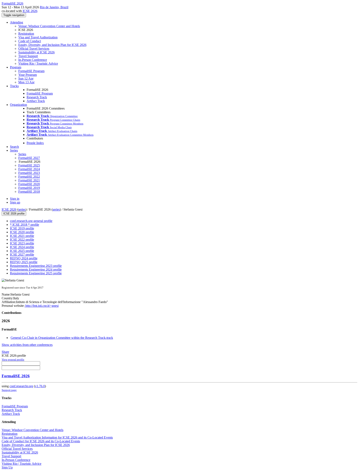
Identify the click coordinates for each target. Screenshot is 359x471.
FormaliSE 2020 (29, 184)
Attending (16, 22)
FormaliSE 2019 (29, 188)
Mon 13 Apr (26, 82)
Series (22, 154)
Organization (18, 104)
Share (5, 352)
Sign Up (7, 467)
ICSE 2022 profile (22, 239)
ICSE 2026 (30, 11)
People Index (35, 143)
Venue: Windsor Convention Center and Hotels (49, 26)
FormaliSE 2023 (29, 173)
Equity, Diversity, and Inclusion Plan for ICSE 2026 (52, 45)
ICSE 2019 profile (22, 228)
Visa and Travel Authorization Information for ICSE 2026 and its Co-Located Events (57, 437)
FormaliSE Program (31, 71)
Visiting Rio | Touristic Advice (38, 63)
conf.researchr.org (21, 386)
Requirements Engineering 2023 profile (36, 266)
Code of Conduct (29, 41)
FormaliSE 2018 (29, 191)
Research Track (37, 97)
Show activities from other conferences (27, 344)
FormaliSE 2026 (16, 376)
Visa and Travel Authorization (38, 37)
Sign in (14, 198)
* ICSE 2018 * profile (24, 224)
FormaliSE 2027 (29, 158)
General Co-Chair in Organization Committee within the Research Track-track (62, 337)
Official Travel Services (33, 48)
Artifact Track (36, 101)
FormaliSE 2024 (29, 169)
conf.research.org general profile (31, 221)
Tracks (14, 86)
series (22, 209)
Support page (9, 390)
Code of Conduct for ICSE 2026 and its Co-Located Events (41, 441)
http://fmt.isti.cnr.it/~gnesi (42, 305)
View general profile (13, 359)
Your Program (27, 74)
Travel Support (28, 56)
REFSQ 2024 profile (23, 258)
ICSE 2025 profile (22, 251)
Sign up (15, 202)
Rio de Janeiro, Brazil (54, 7)
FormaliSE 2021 (29, 180)
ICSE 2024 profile (22, 247)
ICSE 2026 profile (14, 213)
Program (15, 67)
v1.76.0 (40, 386)
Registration (26, 33)
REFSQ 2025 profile (23, 262)
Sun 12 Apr (25, 78)
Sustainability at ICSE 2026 (36, 52)
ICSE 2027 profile (22, 254)
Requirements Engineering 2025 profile (36, 273)
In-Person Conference (32, 60)
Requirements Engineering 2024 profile (36, 269)
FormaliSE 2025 (29, 165)
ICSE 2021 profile (22, 236)
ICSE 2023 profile (22, 243)
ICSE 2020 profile (22, 232)
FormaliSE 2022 (29, 176)
